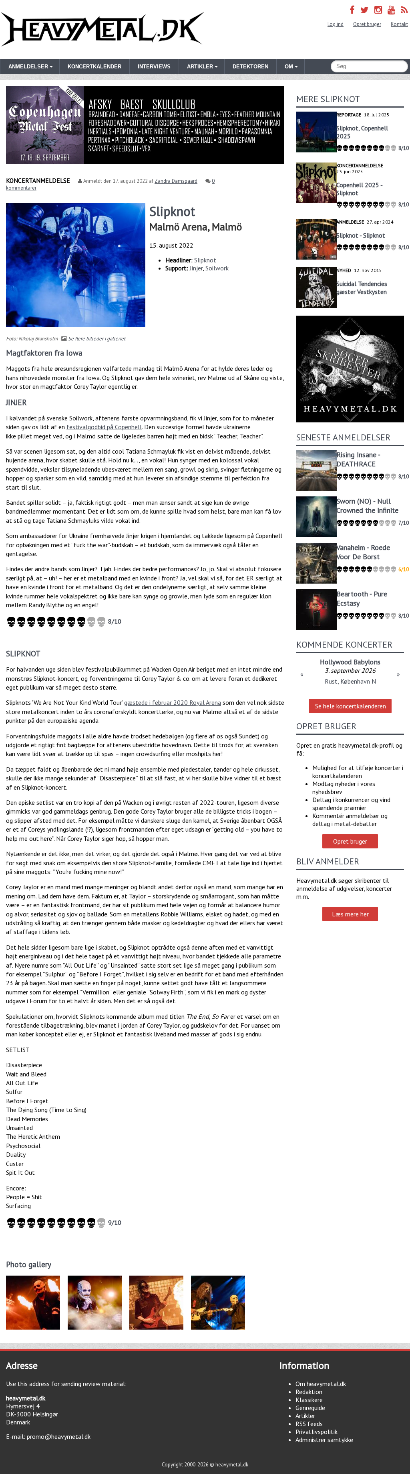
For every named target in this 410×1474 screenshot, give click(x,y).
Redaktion (308, 1392)
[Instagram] (378, 10)
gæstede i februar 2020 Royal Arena (172, 702)
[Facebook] (352, 10)
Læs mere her (350, 914)
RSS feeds (309, 1424)
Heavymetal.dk (102, 29)
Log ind (336, 24)
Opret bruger (367, 24)
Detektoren (250, 67)
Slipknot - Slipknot (360, 235)
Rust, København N (350, 681)
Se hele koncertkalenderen (350, 706)
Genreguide (310, 1408)
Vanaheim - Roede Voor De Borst (363, 552)
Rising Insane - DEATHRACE (358, 459)
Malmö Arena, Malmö (195, 226)
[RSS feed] (404, 10)
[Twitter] (364, 10)
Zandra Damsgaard (176, 181)
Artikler (305, 1416)
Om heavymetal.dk (320, 1384)
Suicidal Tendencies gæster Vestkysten (361, 288)
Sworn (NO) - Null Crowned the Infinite (367, 505)
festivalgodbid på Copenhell (104, 427)
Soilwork (217, 268)
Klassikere (309, 1400)
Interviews (154, 67)
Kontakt (399, 24)
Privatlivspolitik (316, 1432)
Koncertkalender (94, 67)
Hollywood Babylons (350, 661)
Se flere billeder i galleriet (96, 338)
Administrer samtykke (324, 1440)
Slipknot (205, 260)
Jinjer (196, 268)
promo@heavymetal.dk (58, 1436)
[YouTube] (391, 10)
